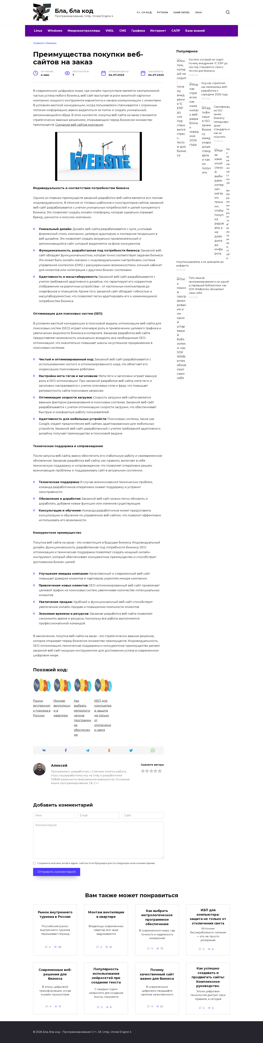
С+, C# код (144, 12)
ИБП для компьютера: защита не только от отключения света (208, 916)
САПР (175, 30)
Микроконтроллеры (84, 30)
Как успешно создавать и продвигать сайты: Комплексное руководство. (208, 977)
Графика (138, 30)
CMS (122, 30)
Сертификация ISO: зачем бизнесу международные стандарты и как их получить (222, 121)
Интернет (158, 30)
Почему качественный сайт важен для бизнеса (157, 974)
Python (162, 12)
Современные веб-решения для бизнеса (55, 974)
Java (198, 12)
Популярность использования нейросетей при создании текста (106, 975)
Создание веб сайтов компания (79, 124)
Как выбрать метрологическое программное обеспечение (157, 917)
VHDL (110, 30)
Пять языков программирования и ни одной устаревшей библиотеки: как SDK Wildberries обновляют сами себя (209, 285)
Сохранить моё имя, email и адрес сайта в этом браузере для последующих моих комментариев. (96, 863)
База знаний (195, 30)
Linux (38, 30)
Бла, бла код (74, 10)
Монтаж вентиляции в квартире (106, 914)
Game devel (181, 12)
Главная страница (45, 43)
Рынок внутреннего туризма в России (55, 914)
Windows (55, 30)
